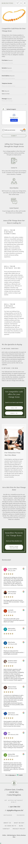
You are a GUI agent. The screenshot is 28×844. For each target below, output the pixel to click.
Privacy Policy (19, 828)
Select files (14, 120)
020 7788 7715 (14, 807)
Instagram (7, 815)
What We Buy (19, 822)
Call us (14, 408)
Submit (14, 135)
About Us (7, 822)
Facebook (21, 815)
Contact (6, 828)
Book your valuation (14, 547)
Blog (21, 825)
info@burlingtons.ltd (14, 810)
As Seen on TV (10, 825)
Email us (14, 413)
